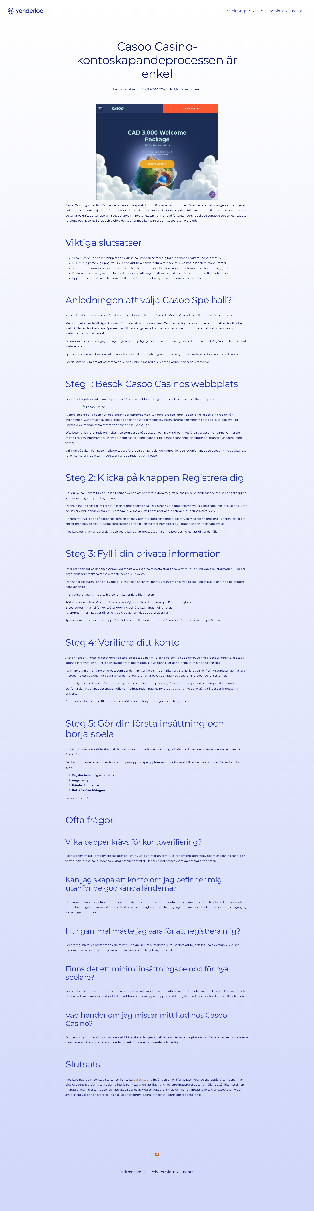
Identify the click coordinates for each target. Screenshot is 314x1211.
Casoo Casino (142, 1079)
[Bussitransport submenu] (254, 11)
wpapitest (128, 89)
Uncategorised (187, 89)
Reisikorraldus (272, 11)
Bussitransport (239, 11)
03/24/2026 (156, 89)
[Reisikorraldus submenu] (286, 11)
